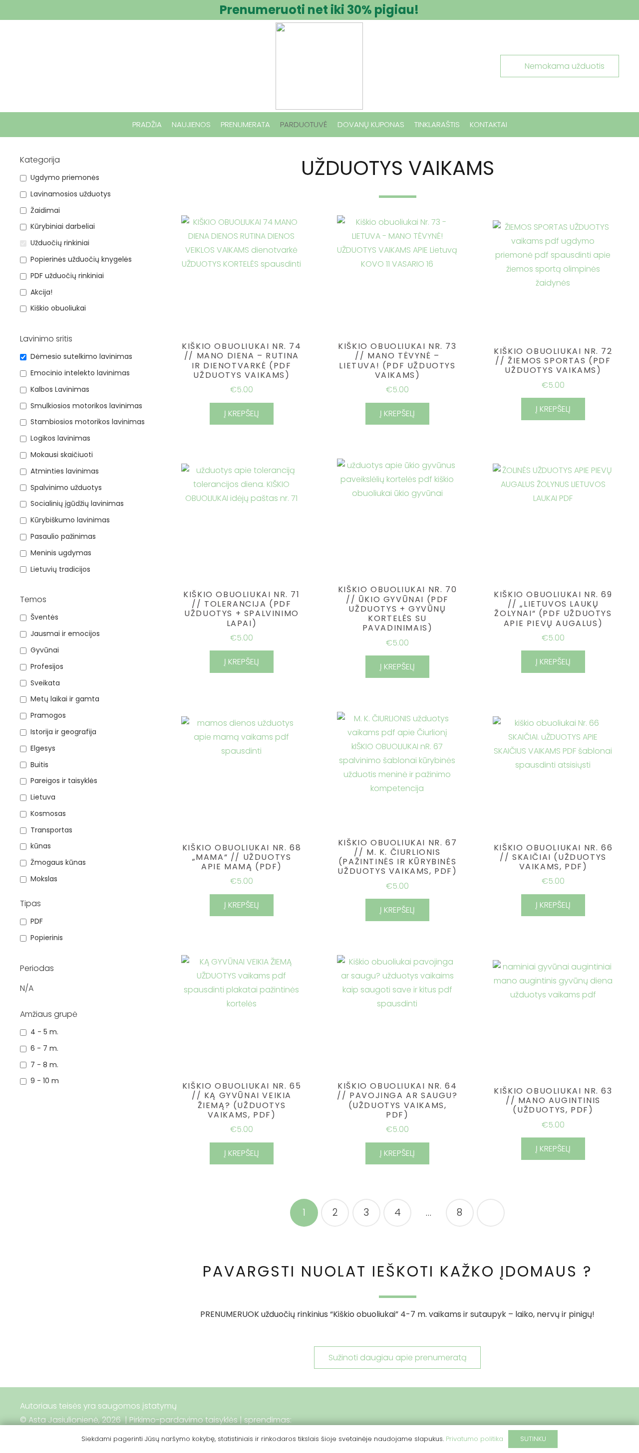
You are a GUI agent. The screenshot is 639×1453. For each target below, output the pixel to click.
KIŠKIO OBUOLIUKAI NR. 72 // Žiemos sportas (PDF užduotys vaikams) (553, 360)
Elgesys (42, 748)
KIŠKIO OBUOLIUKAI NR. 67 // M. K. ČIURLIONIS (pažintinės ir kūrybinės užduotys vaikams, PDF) (397, 857)
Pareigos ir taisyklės (63, 781)
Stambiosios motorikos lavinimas (87, 422)
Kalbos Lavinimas (59, 389)
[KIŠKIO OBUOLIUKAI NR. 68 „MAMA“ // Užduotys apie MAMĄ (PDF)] (241, 776)
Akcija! (41, 292)
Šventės (44, 617)
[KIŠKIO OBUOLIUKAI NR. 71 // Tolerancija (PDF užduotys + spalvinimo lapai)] (241, 524)
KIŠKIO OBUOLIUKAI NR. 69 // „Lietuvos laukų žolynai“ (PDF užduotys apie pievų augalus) (553, 609)
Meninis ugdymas (60, 553)
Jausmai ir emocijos (65, 634)
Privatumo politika (474, 1439)
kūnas (40, 846)
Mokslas (43, 879)
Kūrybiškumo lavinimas (70, 520)
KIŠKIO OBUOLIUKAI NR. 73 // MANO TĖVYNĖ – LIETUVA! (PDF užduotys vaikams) (397, 360)
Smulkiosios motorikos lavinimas (86, 406)
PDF (36, 921)
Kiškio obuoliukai (58, 308)
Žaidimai (45, 210)
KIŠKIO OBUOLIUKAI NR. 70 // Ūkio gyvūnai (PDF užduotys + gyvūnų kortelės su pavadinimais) (397, 609)
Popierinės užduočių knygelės (81, 259)
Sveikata (45, 683)
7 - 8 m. (44, 1065)
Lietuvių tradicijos (60, 569)
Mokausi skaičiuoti (61, 455)
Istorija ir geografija (63, 732)
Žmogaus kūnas (58, 862)
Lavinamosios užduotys (70, 194)
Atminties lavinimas (64, 471)
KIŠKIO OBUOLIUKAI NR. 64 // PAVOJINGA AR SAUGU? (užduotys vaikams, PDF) (397, 1100)
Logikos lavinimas (60, 438)
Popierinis (46, 938)
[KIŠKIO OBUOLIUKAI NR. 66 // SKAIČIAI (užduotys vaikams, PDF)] (553, 776)
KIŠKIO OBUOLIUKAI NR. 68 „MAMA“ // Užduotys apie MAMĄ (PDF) (241, 857)
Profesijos (46, 666)
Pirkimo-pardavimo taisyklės (183, 1420)
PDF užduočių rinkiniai (67, 276)
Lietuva (42, 797)
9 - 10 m (44, 1081)
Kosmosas (48, 813)
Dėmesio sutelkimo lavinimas (81, 356)
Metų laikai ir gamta (64, 699)
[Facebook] (581, 1420)
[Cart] (606, 124)
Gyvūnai (44, 650)
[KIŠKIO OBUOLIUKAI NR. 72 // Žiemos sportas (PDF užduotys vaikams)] (553, 280)
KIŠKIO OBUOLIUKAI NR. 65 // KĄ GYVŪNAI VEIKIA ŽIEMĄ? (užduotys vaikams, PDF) (241, 1100)
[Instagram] (606, 1420)
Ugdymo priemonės (64, 177)
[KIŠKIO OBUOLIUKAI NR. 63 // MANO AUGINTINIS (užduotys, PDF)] (553, 1020)
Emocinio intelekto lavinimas (80, 373)
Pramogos (48, 715)
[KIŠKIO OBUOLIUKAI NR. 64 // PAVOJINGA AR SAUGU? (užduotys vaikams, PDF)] (397, 1015)
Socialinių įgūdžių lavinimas (77, 503)
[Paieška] (27, 125)
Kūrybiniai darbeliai (62, 226)
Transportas (51, 830)
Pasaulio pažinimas (63, 536)
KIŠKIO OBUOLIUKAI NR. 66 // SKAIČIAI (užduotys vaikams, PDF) (553, 857)
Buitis (39, 765)
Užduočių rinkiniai (59, 243)
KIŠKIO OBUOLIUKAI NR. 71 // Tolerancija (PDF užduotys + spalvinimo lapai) (241, 609)
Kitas (491, 1213)
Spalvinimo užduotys (66, 487)
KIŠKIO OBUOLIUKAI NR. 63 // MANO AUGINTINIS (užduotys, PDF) (553, 1100)
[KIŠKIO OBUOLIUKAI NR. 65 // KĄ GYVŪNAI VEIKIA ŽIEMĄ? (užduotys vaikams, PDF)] (241, 1015)
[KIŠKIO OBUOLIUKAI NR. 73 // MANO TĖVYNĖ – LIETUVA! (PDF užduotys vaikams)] (397, 275)
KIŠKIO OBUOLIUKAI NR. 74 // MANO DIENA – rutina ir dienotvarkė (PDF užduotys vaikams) (241, 360)
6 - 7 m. (44, 1048)
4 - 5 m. (44, 1032)
